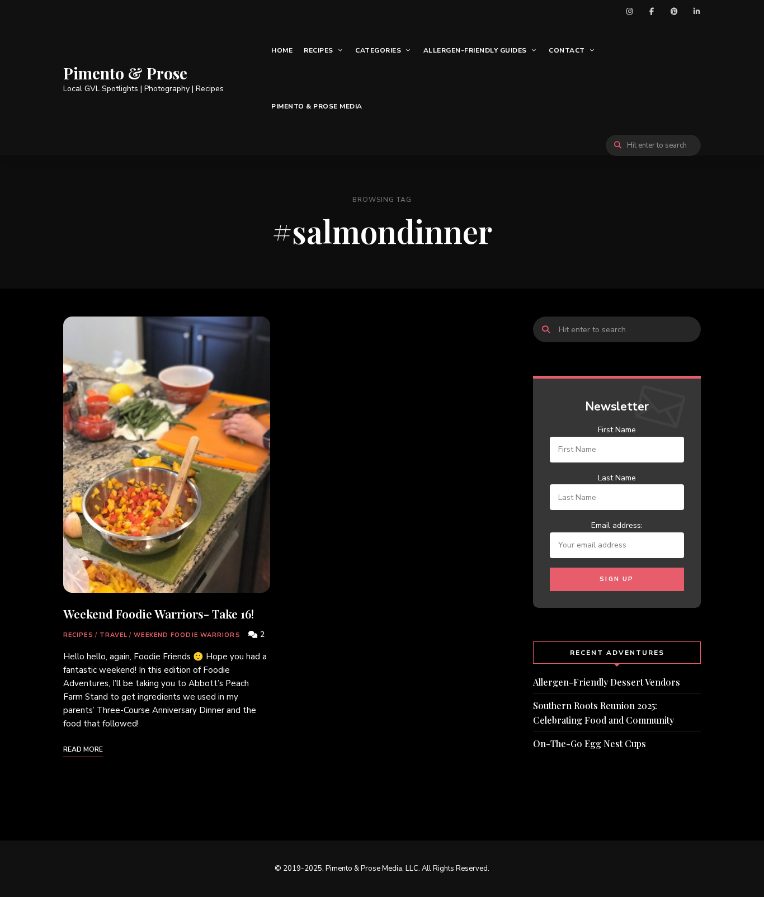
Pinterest (674, 11)
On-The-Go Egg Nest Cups (589, 743)
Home (282, 50)
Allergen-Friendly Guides (475, 50)
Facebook (651, 11)
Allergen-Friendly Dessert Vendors (606, 682)
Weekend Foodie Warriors (187, 635)
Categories (378, 50)
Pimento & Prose (125, 73)
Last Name (617, 478)
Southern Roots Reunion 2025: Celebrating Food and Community (603, 713)
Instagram (629, 11)
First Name (617, 429)
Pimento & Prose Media (316, 106)
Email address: (617, 525)
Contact (567, 50)
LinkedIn (696, 11)
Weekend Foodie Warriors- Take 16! (158, 613)
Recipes (318, 50)
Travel (114, 635)
